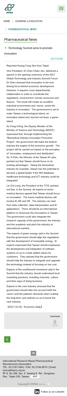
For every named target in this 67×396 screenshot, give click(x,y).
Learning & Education (28, 21)
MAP (35, 376)
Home (6, 21)
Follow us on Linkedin (52, 391)
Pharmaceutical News (22, 29)
